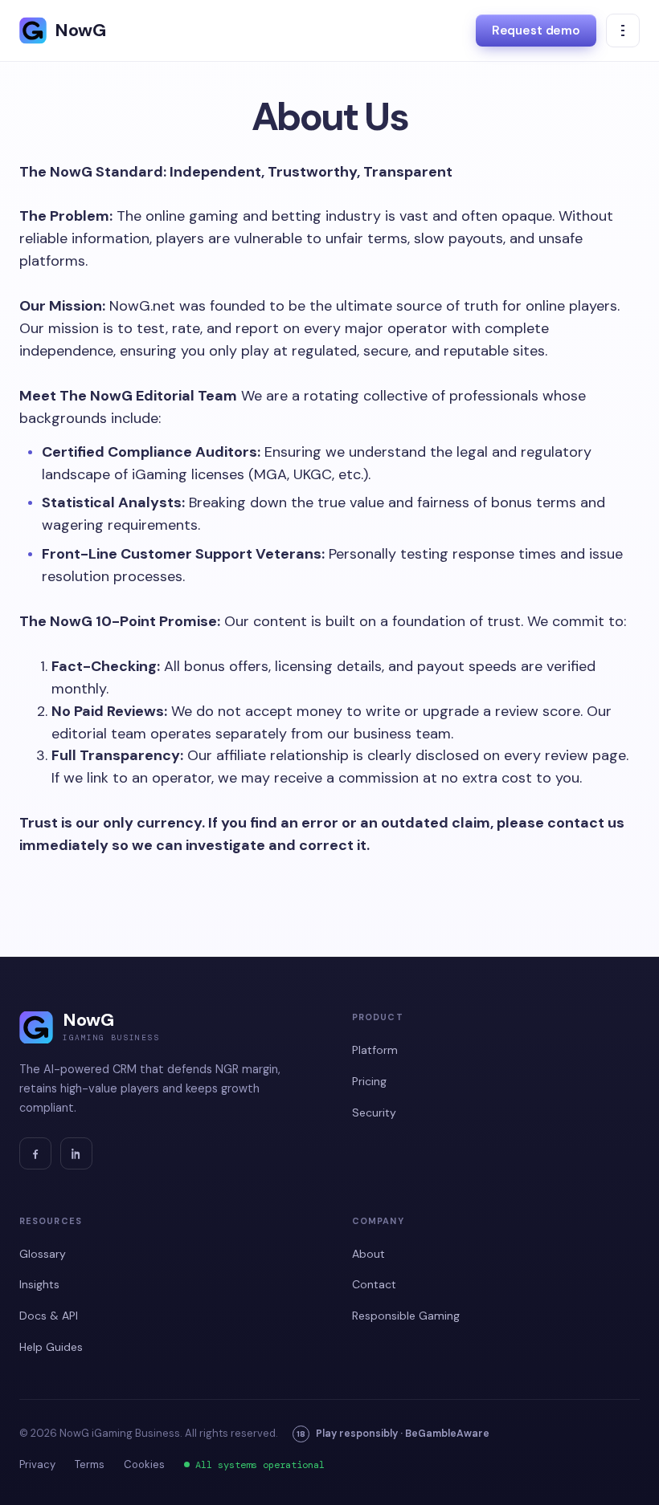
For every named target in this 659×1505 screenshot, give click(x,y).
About (368, 1254)
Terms (89, 1464)
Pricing (369, 1081)
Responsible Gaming (406, 1315)
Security (374, 1112)
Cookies (144, 1464)
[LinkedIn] (76, 1153)
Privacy (37, 1464)
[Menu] (623, 30)
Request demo (536, 30)
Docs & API (48, 1315)
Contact (374, 1284)
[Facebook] (35, 1153)
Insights (39, 1284)
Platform (375, 1050)
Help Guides (51, 1347)
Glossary (42, 1254)
